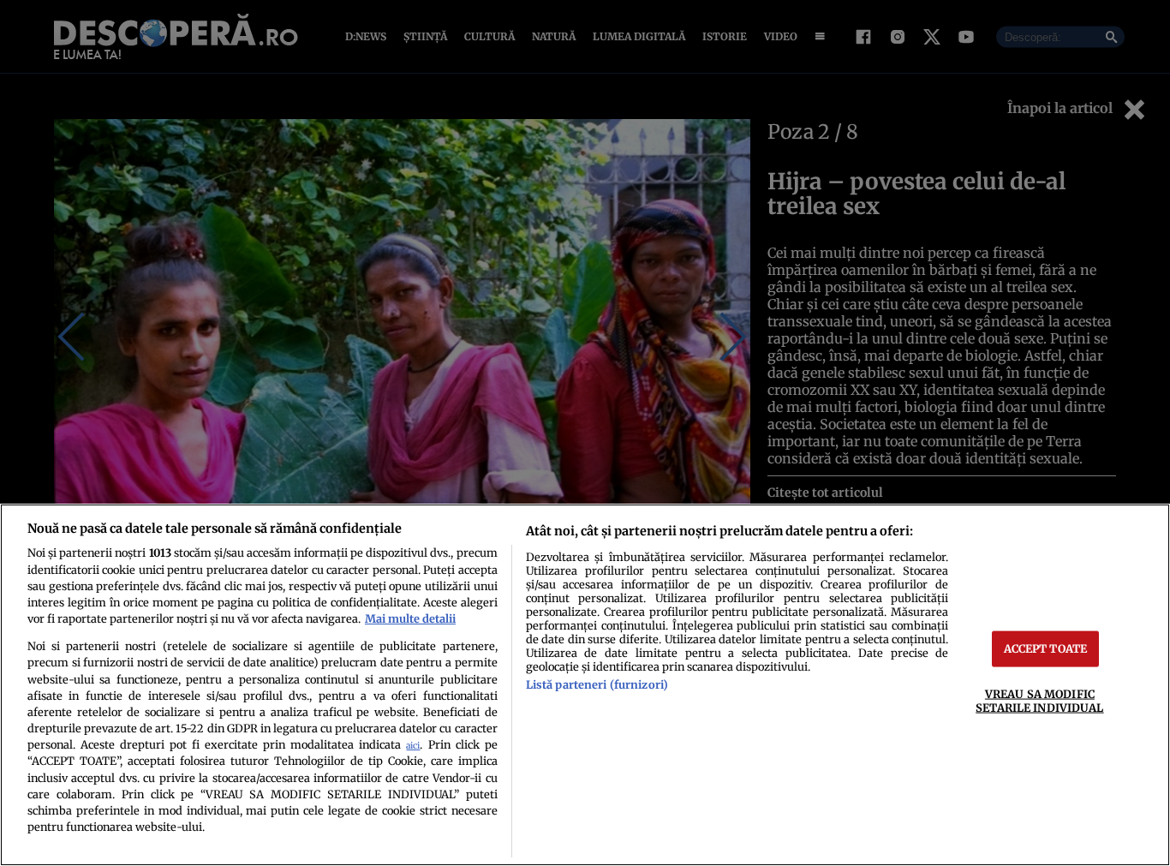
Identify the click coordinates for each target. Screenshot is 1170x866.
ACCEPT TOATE (1046, 648)
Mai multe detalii (410, 618)
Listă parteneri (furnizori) (597, 684)
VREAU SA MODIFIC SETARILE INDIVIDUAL (1039, 700)
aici (413, 745)
